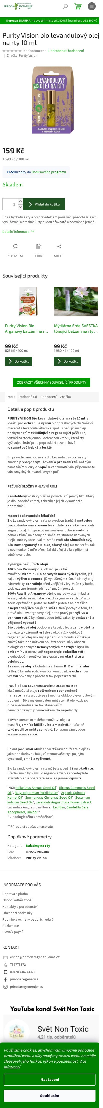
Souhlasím (49, 1095)
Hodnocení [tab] (48, 396)
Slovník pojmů (12, 932)
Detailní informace (16, 231)
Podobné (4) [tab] (28, 396)
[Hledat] (65, 6)
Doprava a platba (15, 893)
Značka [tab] (65, 396)
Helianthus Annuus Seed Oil (36, 787)
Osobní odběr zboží (17, 900)
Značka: (22, 55)
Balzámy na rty (38, 845)
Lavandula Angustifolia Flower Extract (63, 802)
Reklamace (10, 925)
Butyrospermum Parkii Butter (36, 792)
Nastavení (49, 1079)
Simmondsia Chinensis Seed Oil (48, 797)
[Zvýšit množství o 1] (20, 201)
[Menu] (92, 6)
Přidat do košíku (47, 204)
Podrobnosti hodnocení (66, 51)
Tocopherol (16, 812)
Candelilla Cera (77, 807)
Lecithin (59, 807)
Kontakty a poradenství (20, 906)
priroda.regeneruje (24, 979)
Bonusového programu (49, 172)
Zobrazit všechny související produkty (51, 382)
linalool (32, 812)
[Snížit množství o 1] (20, 207)
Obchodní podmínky (17, 913)
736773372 (18, 964)
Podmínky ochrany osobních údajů (27, 919)
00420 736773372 (22, 972)
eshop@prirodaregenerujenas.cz (35, 957)
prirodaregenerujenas (26, 986)
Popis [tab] (11, 396)
